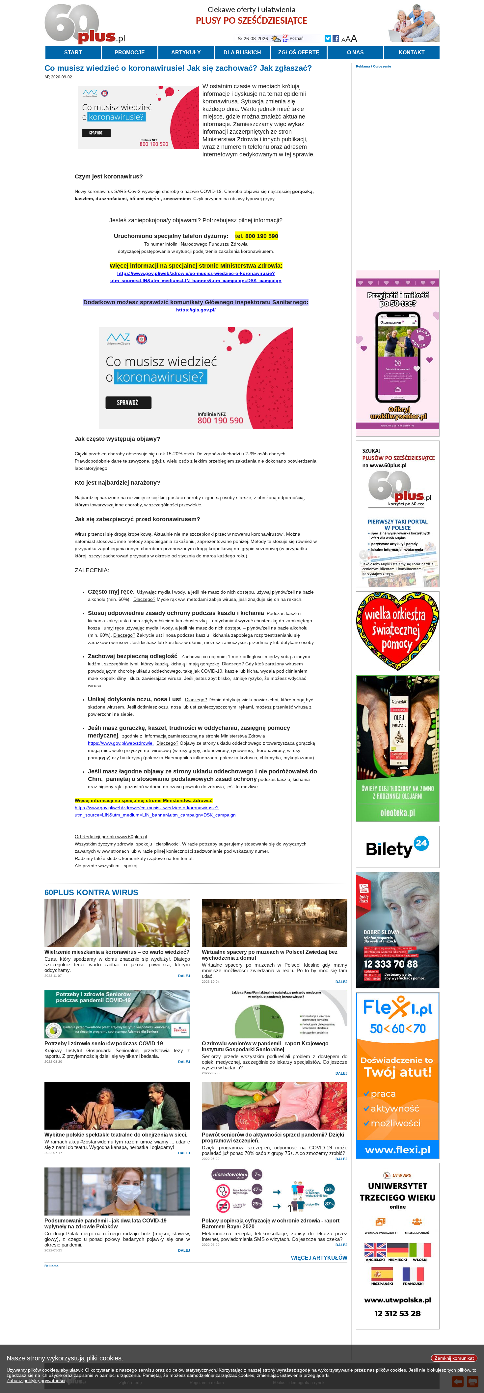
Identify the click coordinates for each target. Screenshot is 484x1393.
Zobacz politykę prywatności (36, 1380)
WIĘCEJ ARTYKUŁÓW (319, 1258)
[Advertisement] (398, 167)
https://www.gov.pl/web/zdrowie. (121, 743)
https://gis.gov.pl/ (196, 309)
